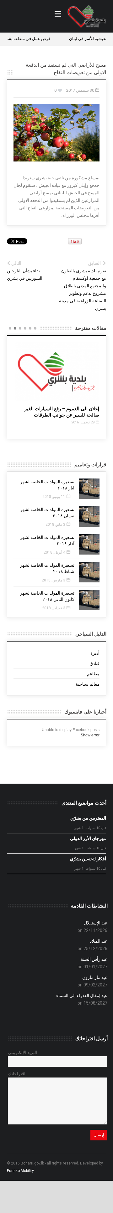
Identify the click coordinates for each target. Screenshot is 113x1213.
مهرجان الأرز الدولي (88, 838)
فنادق (94, 663)
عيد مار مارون (94, 977)
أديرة (95, 653)
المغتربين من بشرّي (88, 818)
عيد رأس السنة (94, 959)
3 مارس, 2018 (53, 580)
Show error (90, 735)
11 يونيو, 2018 (53, 496)
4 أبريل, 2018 (54, 552)
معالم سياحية (88, 684)
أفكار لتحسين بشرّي (88, 858)
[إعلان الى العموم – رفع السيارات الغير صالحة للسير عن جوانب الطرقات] (56, 371)
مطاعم (93, 673)
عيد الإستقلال (95, 922)
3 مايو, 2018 (55, 524)
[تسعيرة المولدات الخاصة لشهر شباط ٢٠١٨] (89, 572)
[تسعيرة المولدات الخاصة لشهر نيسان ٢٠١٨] (89, 516)
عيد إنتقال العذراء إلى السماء (81, 995)
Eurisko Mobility (20, 1171)
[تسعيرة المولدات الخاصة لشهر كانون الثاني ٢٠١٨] (89, 600)
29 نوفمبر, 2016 (82, 422)
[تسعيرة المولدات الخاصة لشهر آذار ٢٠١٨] (89, 544)
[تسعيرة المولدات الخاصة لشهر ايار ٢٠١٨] (89, 489)
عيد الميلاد (98, 941)
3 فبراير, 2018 (53, 608)
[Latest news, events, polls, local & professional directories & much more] (86, 16)
